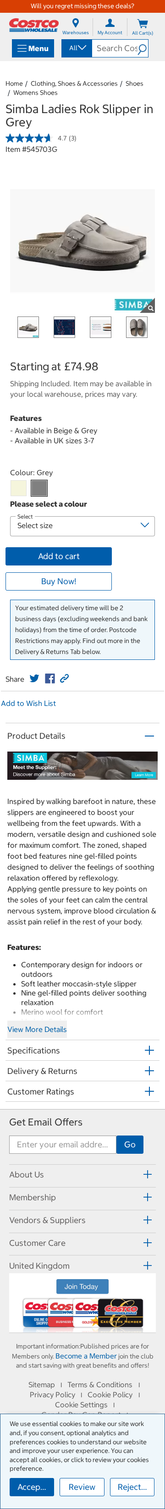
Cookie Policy (110, 1394)
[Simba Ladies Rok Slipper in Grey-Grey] (39, 488)
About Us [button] (26, 1174)
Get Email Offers (45, 1122)
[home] (34, 25)
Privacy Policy (52, 1394)
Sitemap (41, 1384)
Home (14, 83)
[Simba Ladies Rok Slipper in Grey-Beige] (18, 488)
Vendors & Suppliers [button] (47, 1220)
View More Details (37, 1029)
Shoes (134, 83)
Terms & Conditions (99, 1384)
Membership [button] (32, 1197)
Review (82, 1487)
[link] (34, 678)
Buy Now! (58, 581)
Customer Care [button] (37, 1243)
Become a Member (86, 1355)
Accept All (35, 1487)
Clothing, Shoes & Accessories (74, 83)
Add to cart (59, 556)
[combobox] (76, 48)
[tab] (82, 1174)
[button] (143, 48)
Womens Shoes (35, 92)
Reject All (135, 1487)
